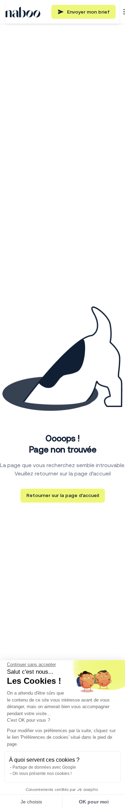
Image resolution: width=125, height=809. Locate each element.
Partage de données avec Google (44, 767)
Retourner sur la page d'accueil (62, 495)
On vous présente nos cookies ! (42, 773)
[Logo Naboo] (23, 12)
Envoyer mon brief (88, 12)
